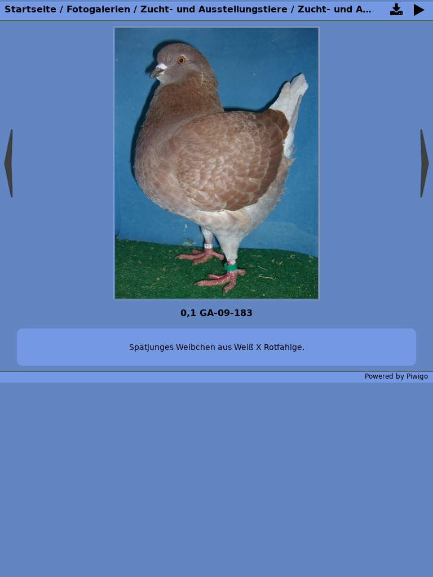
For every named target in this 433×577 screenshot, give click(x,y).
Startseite (30, 9)
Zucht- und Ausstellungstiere (214, 9)
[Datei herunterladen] (396, 11)
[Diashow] (418, 11)
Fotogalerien (98, 9)
